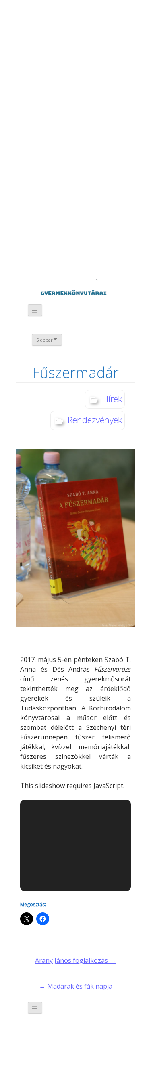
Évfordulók (79, 55)
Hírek (112, 399)
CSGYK (87, 241)
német (90, 23)
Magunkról (37, 56)
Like (87, 190)
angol (101, 24)
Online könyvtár (79, 117)
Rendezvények (95, 420)
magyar (113, 23)
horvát (79, 23)
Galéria (41, 184)
